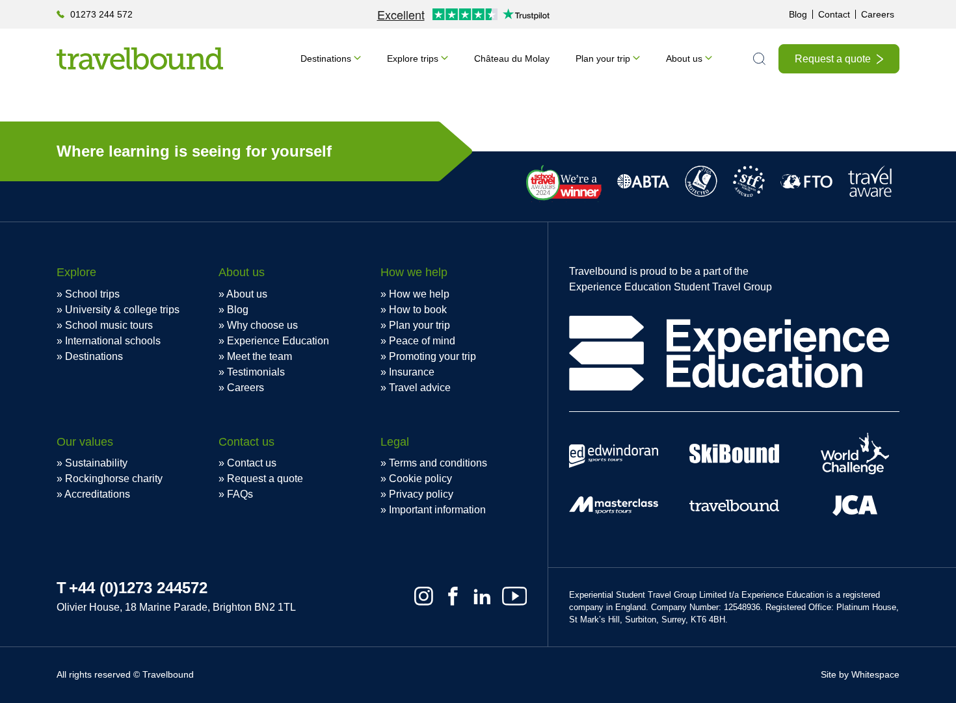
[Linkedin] (482, 596)
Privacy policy (421, 494)
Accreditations (97, 494)
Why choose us (262, 325)
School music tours (109, 325)
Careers (877, 14)
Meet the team (259, 356)
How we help (419, 294)
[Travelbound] (140, 58)
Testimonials (256, 371)
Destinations (325, 58)
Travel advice (420, 387)
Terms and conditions (438, 462)
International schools (113, 340)
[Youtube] (514, 596)
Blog (798, 14)
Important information (437, 509)
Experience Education (278, 340)
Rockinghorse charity (114, 478)
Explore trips (412, 58)
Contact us (251, 462)
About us (684, 58)
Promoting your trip (432, 356)
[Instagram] (423, 596)
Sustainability (96, 462)
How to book (418, 309)
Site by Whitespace (860, 674)
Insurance (411, 371)
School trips (92, 294)
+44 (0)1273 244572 (138, 587)
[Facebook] (453, 596)
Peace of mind (422, 340)
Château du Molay (512, 58)
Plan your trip (603, 58)
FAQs (240, 494)
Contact (834, 14)
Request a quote (833, 58)
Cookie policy (420, 478)
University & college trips (122, 309)
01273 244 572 (101, 14)
